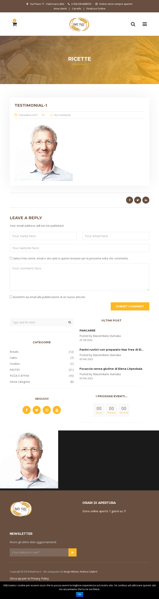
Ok (79, 594)
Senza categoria (20, 381)
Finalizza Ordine (95, 8)
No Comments (62, 115)
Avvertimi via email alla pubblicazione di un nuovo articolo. (49, 297)
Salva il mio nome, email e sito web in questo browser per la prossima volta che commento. (71, 258)
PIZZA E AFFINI (19, 375)
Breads (14, 352)
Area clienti (60, 8)
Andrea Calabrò (88, 571)
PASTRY (15, 369)
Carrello (76, 8)
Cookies (15, 364)
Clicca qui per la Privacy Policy (29, 578)
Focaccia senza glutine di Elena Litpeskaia (111, 369)
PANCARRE (87, 330)
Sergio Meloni (71, 571)
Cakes (13, 358)
